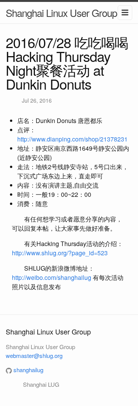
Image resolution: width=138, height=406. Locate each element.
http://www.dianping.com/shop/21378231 (72, 139)
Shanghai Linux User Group (61, 12)
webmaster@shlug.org (34, 355)
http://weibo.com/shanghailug (51, 277)
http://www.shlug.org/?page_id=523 (60, 252)
